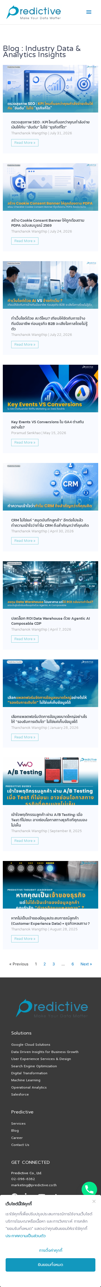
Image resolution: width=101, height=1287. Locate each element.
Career (17, 1137)
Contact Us (20, 1144)
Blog (15, 1130)
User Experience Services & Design (41, 1058)
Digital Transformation (29, 1073)
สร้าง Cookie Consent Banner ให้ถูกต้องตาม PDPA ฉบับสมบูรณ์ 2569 (47, 223)
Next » (86, 964)
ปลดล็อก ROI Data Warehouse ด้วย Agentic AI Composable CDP (50, 621)
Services (18, 1123)
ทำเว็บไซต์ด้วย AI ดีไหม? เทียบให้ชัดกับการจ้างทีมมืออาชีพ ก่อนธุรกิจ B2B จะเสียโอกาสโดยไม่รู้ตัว (49, 323)
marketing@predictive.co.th (34, 1185)
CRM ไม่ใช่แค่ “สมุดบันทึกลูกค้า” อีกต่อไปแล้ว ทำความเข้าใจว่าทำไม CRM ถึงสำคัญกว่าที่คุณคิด (50, 522)
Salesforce (20, 1094)
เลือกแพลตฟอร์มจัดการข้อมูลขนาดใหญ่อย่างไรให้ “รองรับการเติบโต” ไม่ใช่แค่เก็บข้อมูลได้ (49, 719)
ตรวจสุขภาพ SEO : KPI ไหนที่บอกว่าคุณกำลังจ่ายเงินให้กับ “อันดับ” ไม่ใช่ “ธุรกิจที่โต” (50, 124)
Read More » (24, 143)
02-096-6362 (23, 1178)
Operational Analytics (29, 1087)
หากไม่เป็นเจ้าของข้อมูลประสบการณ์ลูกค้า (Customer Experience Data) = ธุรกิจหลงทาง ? (50, 920)
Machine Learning (25, 1080)
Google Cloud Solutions (30, 1044)
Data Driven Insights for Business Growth (45, 1051)
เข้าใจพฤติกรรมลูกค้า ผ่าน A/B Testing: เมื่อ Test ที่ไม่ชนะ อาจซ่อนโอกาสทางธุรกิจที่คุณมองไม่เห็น (49, 819)
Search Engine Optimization (34, 1066)
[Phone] (89, 1189)
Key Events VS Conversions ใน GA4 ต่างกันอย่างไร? (47, 424)
